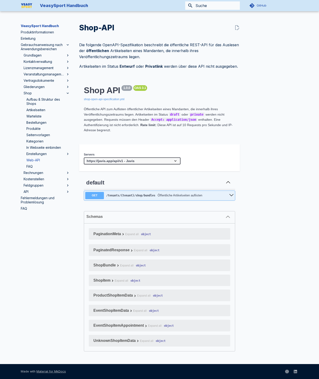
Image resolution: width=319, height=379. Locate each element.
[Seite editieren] (237, 28)
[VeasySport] (287, 371)
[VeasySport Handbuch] (26, 5)
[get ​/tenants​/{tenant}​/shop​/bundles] (231, 195)
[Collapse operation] (228, 182)
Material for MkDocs (51, 371)
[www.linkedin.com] (295, 371)
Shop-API (96, 27)
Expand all (132, 234)
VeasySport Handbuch (40, 26)
